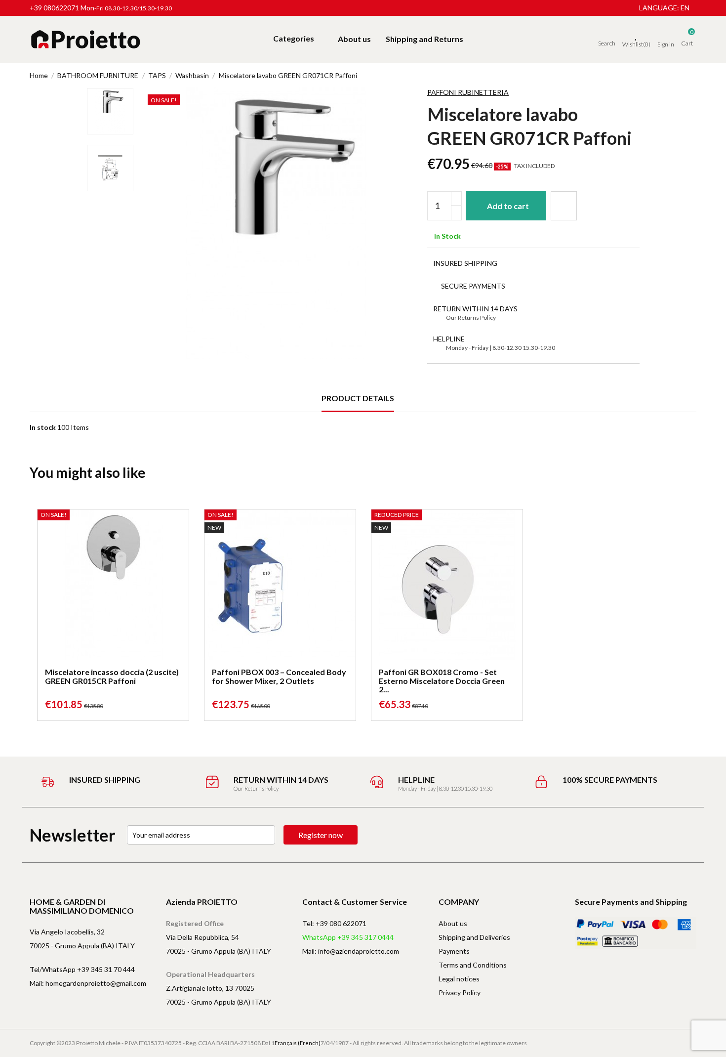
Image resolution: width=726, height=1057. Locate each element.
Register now (320, 835)
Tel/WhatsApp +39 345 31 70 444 (82, 969)
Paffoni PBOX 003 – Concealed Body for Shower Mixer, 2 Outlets (279, 676)
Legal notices (459, 978)
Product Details (358, 398)
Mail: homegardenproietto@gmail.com (88, 983)
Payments (454, 951)
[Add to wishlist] (564, 205)
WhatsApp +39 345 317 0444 (348, 937)
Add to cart (508, 206)
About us (453, 923)
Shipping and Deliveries (474, 937)
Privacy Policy (460, 992)
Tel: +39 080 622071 (334, 923)
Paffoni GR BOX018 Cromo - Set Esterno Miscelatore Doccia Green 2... (442, 680)
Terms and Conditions (473, 965)
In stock (43, 427)
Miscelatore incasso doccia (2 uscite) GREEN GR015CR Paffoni (112, 676)
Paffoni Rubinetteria (468, 92)
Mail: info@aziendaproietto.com (350, 951)
